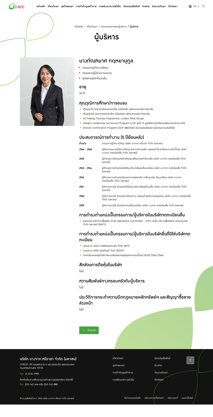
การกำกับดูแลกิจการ (123, 373)
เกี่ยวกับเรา (92, 27)
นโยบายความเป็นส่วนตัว (154, 398)
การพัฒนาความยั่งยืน (123, 380)
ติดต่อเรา (159, 380)
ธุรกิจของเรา (119, 365)
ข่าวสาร (158, 365)
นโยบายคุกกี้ (173, 398)
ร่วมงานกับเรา (161, 373)
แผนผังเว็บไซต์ (187, 398)
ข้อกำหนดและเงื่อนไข (132, 398)
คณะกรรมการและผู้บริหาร (114, 27)
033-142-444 (31, 384)
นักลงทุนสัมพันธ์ (162, 358)
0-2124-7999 (32, 374)
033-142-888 (51, 384)
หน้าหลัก (79, 27)
